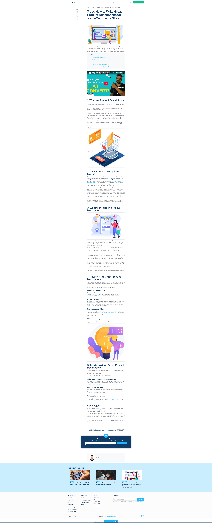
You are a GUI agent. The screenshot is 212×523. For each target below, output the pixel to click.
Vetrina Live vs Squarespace (74, 507)
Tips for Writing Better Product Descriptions (101, 66)
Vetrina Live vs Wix (72, 511)
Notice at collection (99, 521)
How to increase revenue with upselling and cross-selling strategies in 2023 (132, 484)
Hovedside (70, 497)
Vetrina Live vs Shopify (73, 509)
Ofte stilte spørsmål (85, 502)
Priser (94, 2)
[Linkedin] (141, 516)
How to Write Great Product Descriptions (100, 64)
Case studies (97, 497)
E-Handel (92, 7)
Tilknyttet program (72, 504)
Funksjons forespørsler (85, 500)
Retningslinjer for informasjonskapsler (111, 514)
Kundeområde (97, 503)
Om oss (82, 497)
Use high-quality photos (108, 312)
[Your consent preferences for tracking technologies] (210, 521)
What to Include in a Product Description (100, 62)
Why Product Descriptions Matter (99, 59)
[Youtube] (143, 516)
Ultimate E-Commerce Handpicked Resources (101, 499)
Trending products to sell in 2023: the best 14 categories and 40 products (80, 483)
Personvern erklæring (97, 514)
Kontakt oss (117, 2)
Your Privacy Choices (109, 521)
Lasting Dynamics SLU (111, 516)
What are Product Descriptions (98, 57)
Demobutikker (106, 2)
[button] (77, 9)
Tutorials (83, 498)
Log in (130, 2)
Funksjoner (90, 2)
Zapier (82, 504)
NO (98, 506)
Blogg (113, 2)
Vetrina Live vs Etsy (72, 506)
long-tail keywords (116, 399)
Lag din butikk (97, 501)
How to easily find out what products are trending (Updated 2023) (105, 483)
